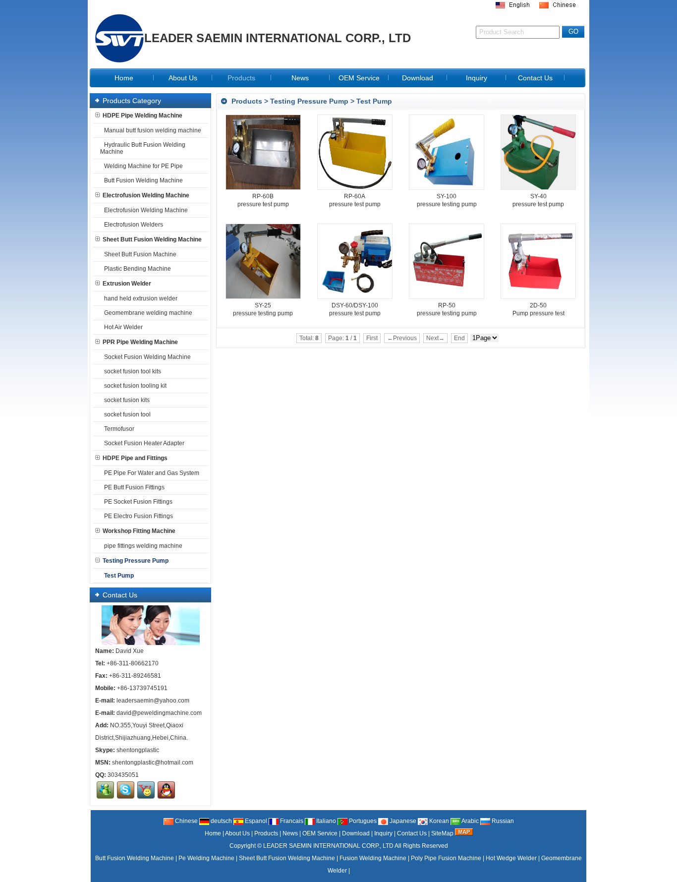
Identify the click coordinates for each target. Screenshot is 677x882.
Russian (502, 821)
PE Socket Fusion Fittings (138, 501)
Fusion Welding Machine (372, 858)
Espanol (255, 821)
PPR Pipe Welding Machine (140, 342)
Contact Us (412, 833)
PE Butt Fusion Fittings (134, 487)
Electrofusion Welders (133, 224)
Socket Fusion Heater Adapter (144, 443)
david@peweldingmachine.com (159, 712)
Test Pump (374, 101)
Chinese (185, 821)
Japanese (402, 821)
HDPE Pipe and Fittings (135, 458)
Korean (438, 821)
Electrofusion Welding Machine (146, 195)
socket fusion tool (127, 414)
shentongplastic (137, 750)
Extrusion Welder (127, 283)
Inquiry (383, 833)
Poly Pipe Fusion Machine (446, 858)
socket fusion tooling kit (135, 385)
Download (356, 833)
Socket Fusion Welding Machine (147, 356)
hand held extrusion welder (140, 298)
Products (246, 101)
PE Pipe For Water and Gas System (151, 473)
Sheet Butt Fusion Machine (140, 254)
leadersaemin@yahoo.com (152, 700)
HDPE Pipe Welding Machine (142, 115)
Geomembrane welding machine (148, 312)
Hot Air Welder (123, 327)
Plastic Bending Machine (137, 268)
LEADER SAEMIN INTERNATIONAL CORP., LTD (328, 845)
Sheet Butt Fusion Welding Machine (152, 239)
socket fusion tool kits (132, 371)
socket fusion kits (127, 400)
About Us (237, 833)
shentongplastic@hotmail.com (152, 762)
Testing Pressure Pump (309, 101)
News (290, 833)
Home (213, 833)
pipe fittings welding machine (143, 545)
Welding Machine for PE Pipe (143, 166)
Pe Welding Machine (206, 858)
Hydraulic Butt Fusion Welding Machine (142, 148)
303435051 (123, 774)
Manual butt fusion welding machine (152, 130)
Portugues (362, 821)
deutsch (220, 821)
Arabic (469, 821)
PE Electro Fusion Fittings (138, 516)
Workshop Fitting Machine (139, 531)
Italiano (325, 821)
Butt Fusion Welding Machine (143, 180)
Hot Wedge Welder (511, 858)
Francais (291, 821)
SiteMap (442, 833)
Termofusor (119, 428)
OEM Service (320, 833)
